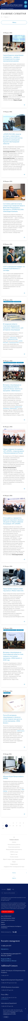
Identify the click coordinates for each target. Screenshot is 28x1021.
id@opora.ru (4, 949)
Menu (14, 22)
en (25, 6)
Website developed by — (8, 932)
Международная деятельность (14, 849)
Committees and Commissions (8, 920)
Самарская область (8, 301)
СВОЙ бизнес (18, 301)
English (8, 889)
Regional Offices (6, 959)
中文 (13, 889)
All (14, 837)
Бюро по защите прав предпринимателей (14, 859)
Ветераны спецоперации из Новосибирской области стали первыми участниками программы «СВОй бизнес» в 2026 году (13, 656)
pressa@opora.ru (4, 998)
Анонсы (14, 842)
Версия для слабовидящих (8, 8)
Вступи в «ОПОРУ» (8, 911)
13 (13, 825)
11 (6, 825)
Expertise (3, 924)
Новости (6, 17)
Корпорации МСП (14, 342)
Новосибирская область (9, 362)
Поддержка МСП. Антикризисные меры (14, 866)
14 (16, 825)
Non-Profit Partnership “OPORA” (8, 918)
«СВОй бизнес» (13, 337)
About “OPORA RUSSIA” (6, 916)
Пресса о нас (14, 854)
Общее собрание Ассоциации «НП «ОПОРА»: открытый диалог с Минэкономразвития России (13, 451)
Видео (14, 861)
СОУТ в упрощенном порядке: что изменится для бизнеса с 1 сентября (14, 268)
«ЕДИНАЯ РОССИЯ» (12, 339)
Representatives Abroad (8, 961)
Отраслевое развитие (14, 847)
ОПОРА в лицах (14, 852)
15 (20, 825)
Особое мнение (14, 857)
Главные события (14, 839)
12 (9, 825)
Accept (6, 1016)
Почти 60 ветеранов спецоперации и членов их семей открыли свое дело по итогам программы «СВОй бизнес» (12, 719)
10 (3, 825)
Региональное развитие (14, 844)
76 (3, 828)
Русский (4, 889)
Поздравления (14, 864)
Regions (3, 922)
